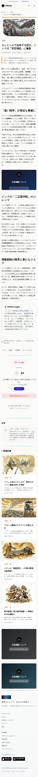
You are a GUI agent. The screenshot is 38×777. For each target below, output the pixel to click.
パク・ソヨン (14, 429)
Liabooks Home (13, 1)
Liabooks (14, 768)
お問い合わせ (6, 742)
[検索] (29, 6)
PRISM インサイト (7, 720)
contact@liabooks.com (20, 188)
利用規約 (4, 739)
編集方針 (4, 746)
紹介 (3, 727)
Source (28, 52)
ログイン (19, 389)
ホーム (4, 717)
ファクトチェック (7, 749)
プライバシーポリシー (9, 736)
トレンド (4, 723)
